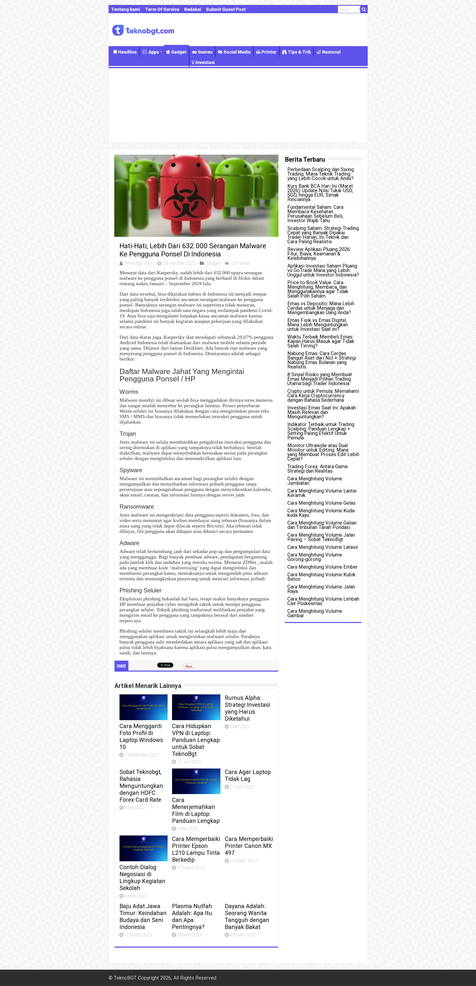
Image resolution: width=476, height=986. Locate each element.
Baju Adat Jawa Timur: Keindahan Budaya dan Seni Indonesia (143, 916)
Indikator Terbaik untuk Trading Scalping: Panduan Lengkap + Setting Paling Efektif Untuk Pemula (320, 431)
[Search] (364, 9)
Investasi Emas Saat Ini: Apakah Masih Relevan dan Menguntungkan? (321, 412)
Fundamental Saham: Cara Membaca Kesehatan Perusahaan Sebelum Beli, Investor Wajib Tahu (315, 213)
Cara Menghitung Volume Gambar (314, 613)
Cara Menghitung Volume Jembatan (314, 481)
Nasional (331, 52)
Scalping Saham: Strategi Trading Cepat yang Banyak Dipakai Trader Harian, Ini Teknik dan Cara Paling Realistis (323, 235)
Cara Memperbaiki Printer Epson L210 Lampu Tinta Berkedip (196, 849)
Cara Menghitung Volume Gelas (321, 503)
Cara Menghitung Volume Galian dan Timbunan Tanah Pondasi (322, 525)
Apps (154, 52)
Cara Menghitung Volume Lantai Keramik (322, 493)
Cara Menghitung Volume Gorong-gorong (314, 557)
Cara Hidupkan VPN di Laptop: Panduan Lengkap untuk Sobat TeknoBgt (196, 740)
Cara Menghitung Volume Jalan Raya (321, 589)
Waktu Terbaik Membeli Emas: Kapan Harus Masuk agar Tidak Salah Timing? (320, 341)
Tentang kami (125, 9)
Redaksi (192, 9)
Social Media (237, 52)
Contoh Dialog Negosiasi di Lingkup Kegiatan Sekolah (142, 878)
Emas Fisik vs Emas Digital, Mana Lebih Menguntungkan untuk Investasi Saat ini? (317, 324)
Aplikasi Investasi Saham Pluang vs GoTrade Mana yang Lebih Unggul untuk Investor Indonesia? (323, 270)
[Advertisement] (238, 105)
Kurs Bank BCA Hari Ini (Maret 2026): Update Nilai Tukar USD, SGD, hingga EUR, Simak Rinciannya (320, 192)
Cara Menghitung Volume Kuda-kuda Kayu (321, 513)
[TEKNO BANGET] (143, 29)
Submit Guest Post (226, 9)
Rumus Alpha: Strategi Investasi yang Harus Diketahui (247, 708)
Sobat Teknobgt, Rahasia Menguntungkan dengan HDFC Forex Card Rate (141, 786)
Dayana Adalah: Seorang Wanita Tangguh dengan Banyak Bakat (247, 916)
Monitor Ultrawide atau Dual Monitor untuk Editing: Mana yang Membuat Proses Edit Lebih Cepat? (323, 452)
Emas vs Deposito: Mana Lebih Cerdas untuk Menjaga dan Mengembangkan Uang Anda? (320, 308)
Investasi (205, 62)
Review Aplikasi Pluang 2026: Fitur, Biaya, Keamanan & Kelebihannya (319, 253)
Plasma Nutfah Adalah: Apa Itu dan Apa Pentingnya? (192, 916)
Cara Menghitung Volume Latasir (322, 547)
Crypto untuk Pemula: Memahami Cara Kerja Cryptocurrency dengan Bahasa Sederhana (323, 395)
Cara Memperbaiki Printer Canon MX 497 (249, 845)
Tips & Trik (299, 52)
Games (205, 52)
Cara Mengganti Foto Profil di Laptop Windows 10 (141, 736)
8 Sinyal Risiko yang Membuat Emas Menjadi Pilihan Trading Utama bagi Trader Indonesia (319, 378)
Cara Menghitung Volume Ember (322, 567)
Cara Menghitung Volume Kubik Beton (321, 577)
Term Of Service (162, 9)
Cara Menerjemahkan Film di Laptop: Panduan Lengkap (196, 810)
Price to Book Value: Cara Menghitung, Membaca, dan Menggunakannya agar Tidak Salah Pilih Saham (317, 289)
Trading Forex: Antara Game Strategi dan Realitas (317, 468)
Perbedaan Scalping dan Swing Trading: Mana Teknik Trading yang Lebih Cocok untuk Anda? (320, 173)
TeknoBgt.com (139, 263)
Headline (127, 52)
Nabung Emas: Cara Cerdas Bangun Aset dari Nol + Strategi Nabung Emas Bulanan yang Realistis (321, 360)
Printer (269, 52)
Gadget (178, 52)
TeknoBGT (125, 978)
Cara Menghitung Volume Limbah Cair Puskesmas (323, 601)
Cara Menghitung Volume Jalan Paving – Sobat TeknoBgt (321, 537)
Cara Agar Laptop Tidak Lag (248, 775)
